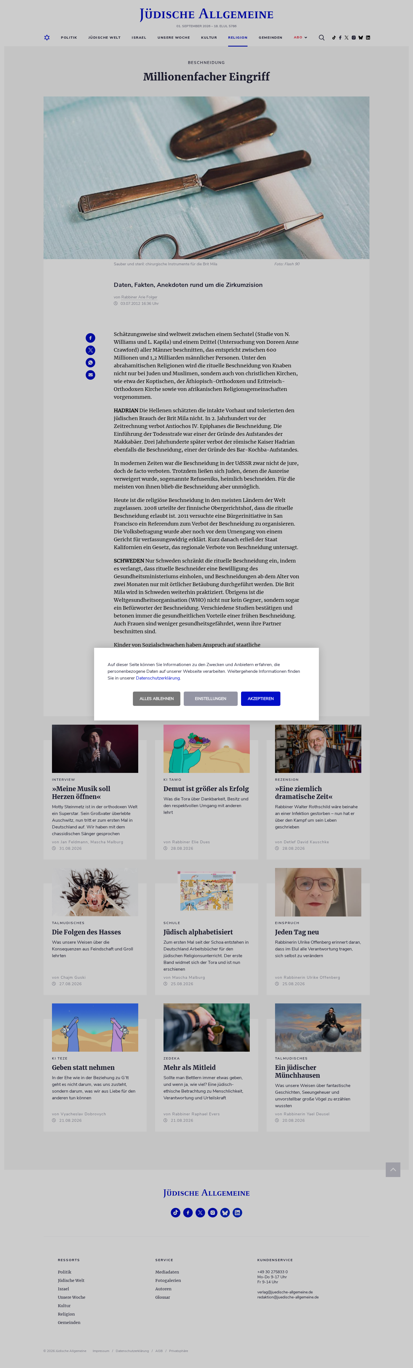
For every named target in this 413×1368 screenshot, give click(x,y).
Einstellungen (210, 698)
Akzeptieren (261, 698)
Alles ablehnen (157, 698)
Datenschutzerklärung (158, 678)
